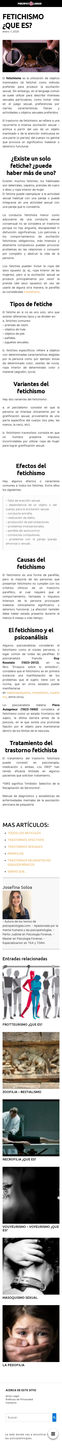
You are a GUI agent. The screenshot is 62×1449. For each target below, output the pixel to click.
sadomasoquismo (18, 692)
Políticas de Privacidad (19, 1399)
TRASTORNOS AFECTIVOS (26, 840)
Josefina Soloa (17, 887)
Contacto (11, 1402)
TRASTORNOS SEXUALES (25, 846)
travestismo (32, 291)
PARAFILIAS (16, 853)
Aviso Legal (12, 1396)
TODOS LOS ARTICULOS (24, 833)
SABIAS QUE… (17, 871)
